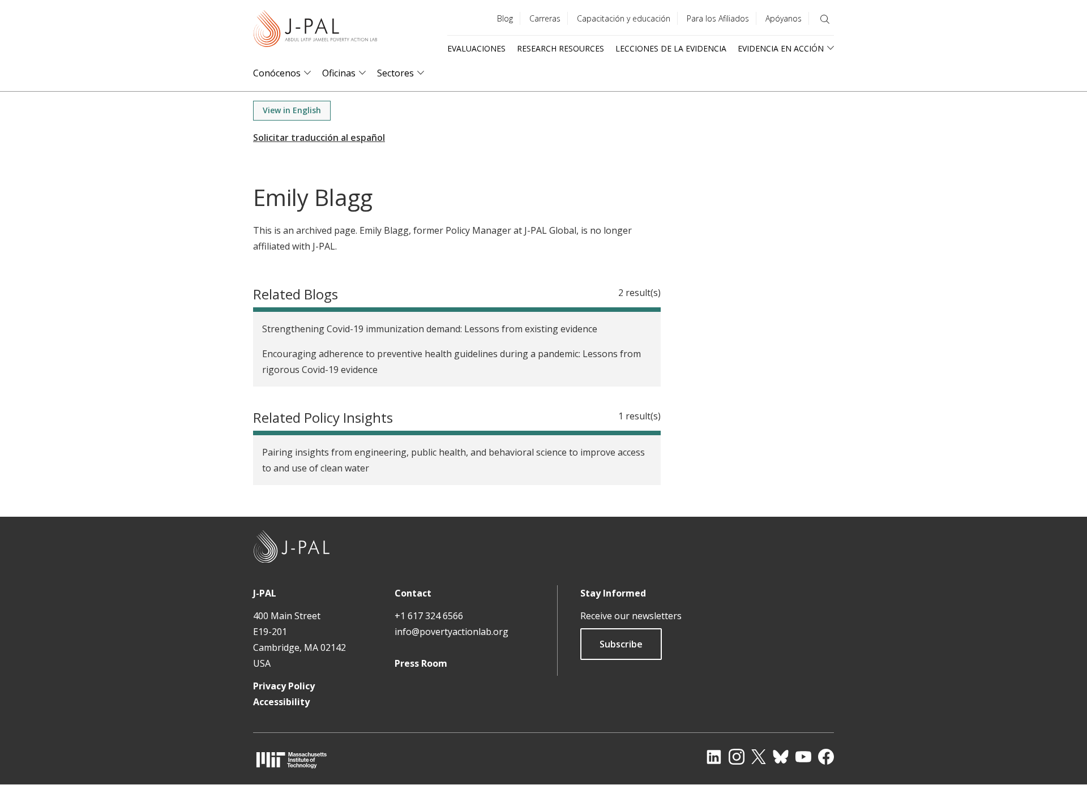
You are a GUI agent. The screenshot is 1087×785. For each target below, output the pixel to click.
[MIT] (291, 760)
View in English (292, 110)
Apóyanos (783, 18)
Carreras (544, 18)
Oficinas (339, 73)
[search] (825, 19)
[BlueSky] (781, 757)
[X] (758, 756)
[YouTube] (803, 757)
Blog (505, 18)
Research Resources (560, 48)
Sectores (395, 73)
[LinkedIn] (714, 757)
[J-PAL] (315, 31)
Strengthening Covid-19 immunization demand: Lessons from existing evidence (429, 329)
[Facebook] (826, 757)
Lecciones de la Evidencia (670, 48)
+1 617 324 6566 (429, 616)
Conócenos (277, 73)
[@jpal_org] (736, 757)
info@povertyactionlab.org (451, 631)
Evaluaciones (476, 48)
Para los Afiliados (718, 18)
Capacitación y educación (623, 18)
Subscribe (621, 644)
